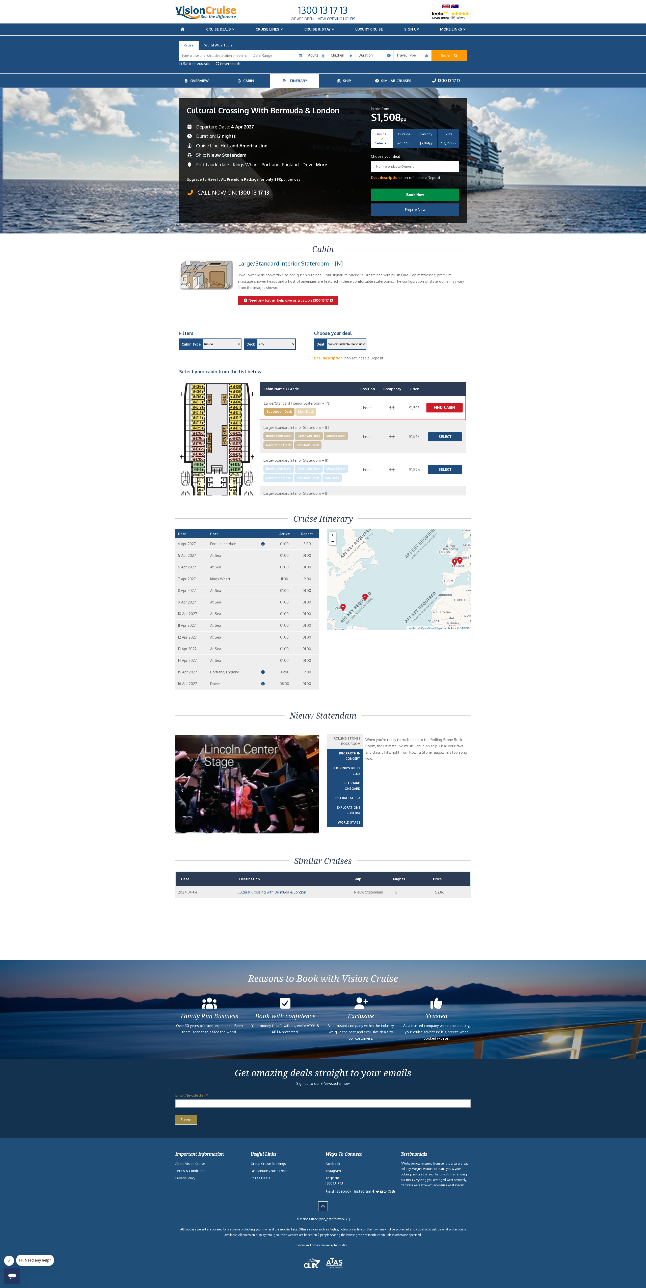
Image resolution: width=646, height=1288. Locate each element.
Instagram (333, 1171)
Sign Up (411, 29)
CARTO (464, 628)
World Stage (349, 822)
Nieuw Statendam (226, 155)
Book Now (415, 195)
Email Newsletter (191, 1095)
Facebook (333, 1164)
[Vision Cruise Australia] (205, 17)
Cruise (189, 45)
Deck (251, 344)
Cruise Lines (267, 29)
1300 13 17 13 (323, 10)
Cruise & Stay (317, 29)
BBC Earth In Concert (349, 756)
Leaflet (412, 628)
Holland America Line (244, 145)
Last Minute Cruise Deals (269, 1171)
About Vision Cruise (190, 1164)
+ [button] (332, 535)
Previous (185, 798)
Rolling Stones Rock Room (347, 741)
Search (447, 56)
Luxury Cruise (369, 29)
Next (312, 798)
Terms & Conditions (190, 1171)
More (321, 164)
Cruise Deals (218, 29)
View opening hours (336, 19)
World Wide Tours (218, 45)
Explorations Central (348, 810)
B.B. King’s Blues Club (346, 771)
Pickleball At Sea (346, 798)
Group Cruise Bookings (268, 1164)
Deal (320, 344)
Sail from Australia (196, 64)
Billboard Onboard (351, 786)
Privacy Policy (185, 1178)
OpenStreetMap (431, 628)
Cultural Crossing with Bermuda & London (271, 892)
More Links (451, 29)
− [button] (332, 541)
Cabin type (191, 344)
